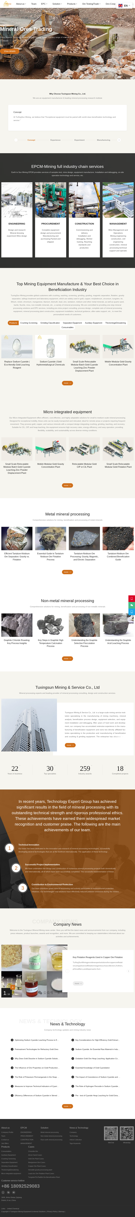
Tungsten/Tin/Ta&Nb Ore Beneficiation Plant (44, 1177)
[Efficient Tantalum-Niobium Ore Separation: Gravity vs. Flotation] (16, 538)
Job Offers (5, 1143)
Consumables (68, 327)
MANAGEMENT (26, 1143)
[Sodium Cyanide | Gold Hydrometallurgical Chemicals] (50, 346)
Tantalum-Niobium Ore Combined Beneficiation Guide (118, 556)
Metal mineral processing (50, 1132)
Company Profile (7, 1132)
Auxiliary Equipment (93, 323)
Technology (74, 1136)
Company (73, 1132)
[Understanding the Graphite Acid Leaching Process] (118, 625)
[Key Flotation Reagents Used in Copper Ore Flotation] (34, 997)
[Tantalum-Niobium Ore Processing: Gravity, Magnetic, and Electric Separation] (84, 538)
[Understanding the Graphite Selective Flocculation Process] (84, 625)
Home (8, 4)
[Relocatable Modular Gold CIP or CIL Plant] (84, 449)
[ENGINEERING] (118, 219)
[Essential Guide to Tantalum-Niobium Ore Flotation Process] (50, 538)
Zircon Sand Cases (35, 1155)
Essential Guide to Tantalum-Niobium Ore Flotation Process (50, 556)
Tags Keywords (75, 1143)
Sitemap (61, 1212)
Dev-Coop (110, 4)
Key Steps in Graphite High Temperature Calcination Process (50, 643)
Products (71, 4)
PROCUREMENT (27, 1136)
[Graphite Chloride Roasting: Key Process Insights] (16, 625)
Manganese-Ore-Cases (36, 1162)
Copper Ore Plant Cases (37, 1166)
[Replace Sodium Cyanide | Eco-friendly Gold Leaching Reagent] (16, 346)
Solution (56, 4)
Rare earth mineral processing (51, 1140)
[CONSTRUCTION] (50, 219)
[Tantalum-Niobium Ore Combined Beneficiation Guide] (118, 538)
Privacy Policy (52, 1212)
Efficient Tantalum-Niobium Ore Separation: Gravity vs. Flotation (17, 556)
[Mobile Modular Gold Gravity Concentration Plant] (118, 346)
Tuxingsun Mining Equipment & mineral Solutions (28, 1212)
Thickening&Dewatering (115, 323)
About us (20, 4)
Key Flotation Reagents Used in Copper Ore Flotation (98, 957)
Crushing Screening (28, 323)
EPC (43, 4)
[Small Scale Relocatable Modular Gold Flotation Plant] (118, 449)
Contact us (5, 1140)
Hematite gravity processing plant (40, 1170)
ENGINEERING (26, 1132)
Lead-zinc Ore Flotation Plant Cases (41, 1173)
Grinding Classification (50, 323)
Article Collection (76, 1140)
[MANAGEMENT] (84, 219)
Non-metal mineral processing (51, 1136)
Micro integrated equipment (11, 1173)
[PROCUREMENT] (16, 219)
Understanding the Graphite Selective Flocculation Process (84, 643)
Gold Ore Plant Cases (36, 1159)
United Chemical (13, 1209)
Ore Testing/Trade (90, 4)
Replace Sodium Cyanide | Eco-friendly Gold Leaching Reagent (17, 365)
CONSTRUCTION (27, 1140)
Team (33, 4)
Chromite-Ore (33, 1151)
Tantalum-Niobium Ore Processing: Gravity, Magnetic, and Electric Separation (84, 556)
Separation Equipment (72, 323)
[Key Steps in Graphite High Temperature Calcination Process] (50, 625)
